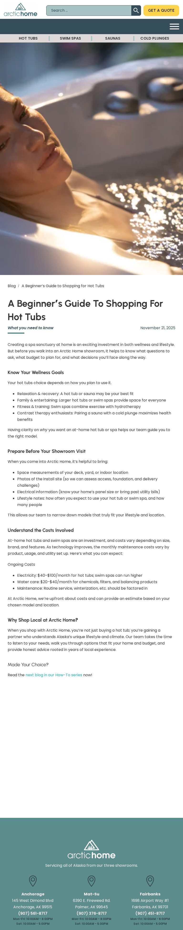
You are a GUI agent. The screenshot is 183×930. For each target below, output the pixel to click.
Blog (12, 286)
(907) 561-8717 (32, 913)
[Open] (174, 26)
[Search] (136, 10)
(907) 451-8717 (150, 913)
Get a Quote (161, 10)
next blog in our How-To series (53, 675)
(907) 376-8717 (91, 913)
